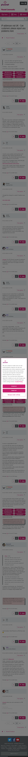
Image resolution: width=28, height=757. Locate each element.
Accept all (14, 386)
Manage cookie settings (14, 395)
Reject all (14, 390)
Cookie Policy (19, 381)
